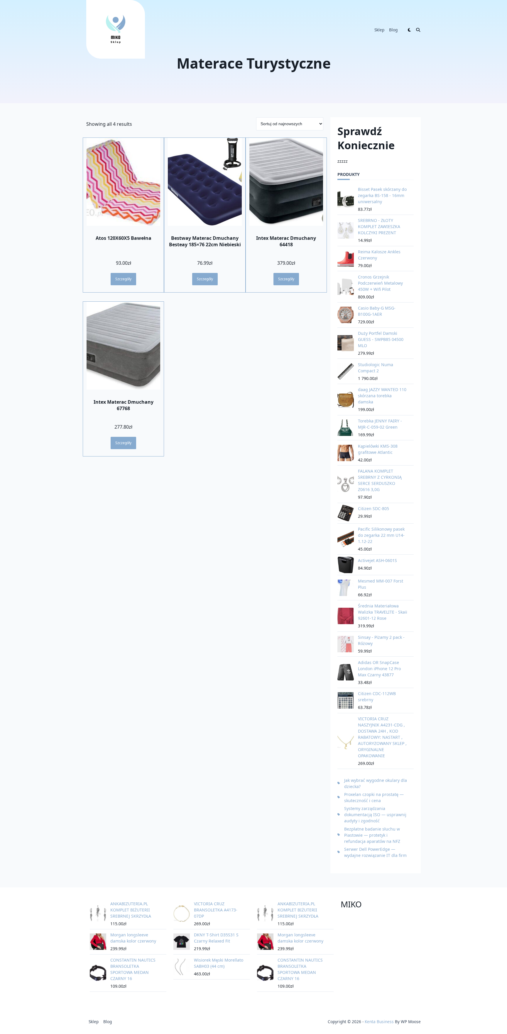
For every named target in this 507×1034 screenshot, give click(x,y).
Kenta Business (379, 1021)
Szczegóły (123, 278)
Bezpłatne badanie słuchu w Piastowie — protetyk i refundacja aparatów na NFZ (372, 835)
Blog (393, 30)
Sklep (379, 30)
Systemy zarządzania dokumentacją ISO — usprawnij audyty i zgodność (375, 815)
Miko (351, 904)
